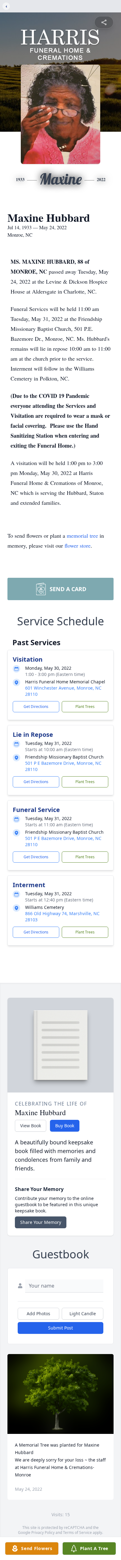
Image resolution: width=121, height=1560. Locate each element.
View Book (30, 1126)
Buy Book (64, 1126)
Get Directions (36, 706)
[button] (61, 1394)
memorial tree (82, 535)
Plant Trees (85, 706)
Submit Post (60, 1328)
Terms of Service (77, 1532)
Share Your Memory (40, 1222)
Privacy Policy (43, 1532)
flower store (78, 545)
